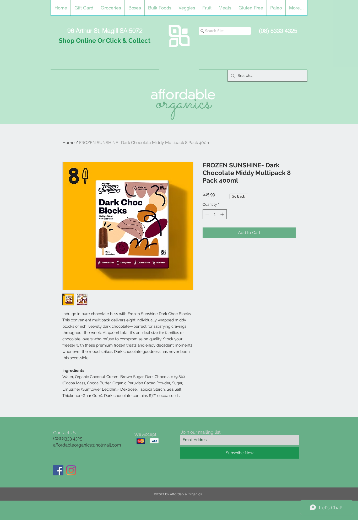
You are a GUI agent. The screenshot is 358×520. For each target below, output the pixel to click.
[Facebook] (58, 470)
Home (68, 142)
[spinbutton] (214, 214)
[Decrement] (206, 214)
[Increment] (222, 214)
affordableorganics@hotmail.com (87, 445)
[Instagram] (71, 470)
